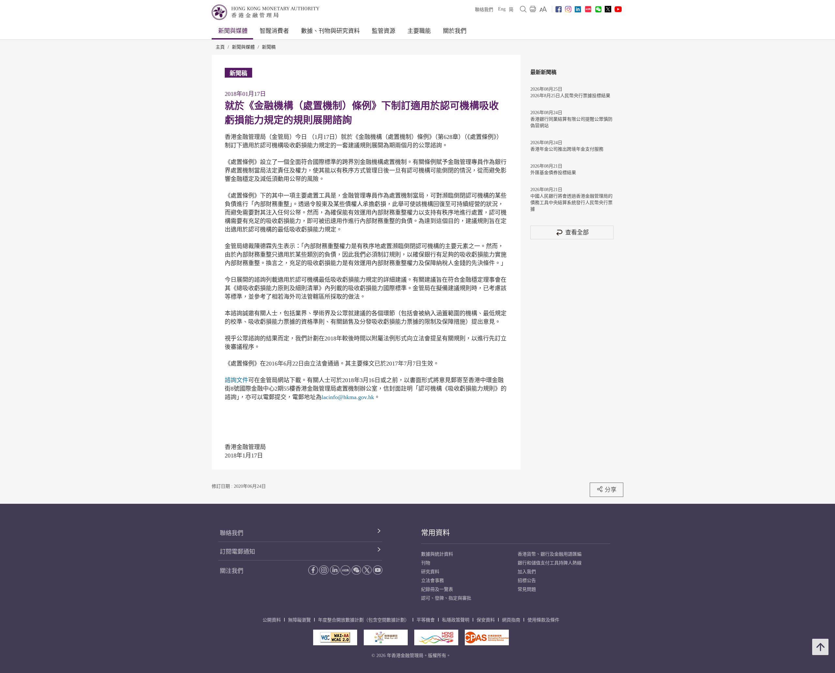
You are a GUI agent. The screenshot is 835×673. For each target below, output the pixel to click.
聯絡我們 (484, 9)
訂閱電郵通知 (237, 551)
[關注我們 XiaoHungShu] (345, 570)
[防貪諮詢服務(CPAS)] (487, 637)
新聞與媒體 (233, 31)
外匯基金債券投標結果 (553, 172)
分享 (610, 489)
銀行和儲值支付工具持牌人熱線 (550, 563)
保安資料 (486, 620)
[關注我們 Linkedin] (578, 9)
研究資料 (430, 571)
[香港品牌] (436, 637)
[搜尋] (523, 9)
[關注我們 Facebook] (558, 9)
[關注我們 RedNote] (588, 9)
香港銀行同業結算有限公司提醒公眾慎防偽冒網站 (571, 122)
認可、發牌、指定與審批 (446, 598)
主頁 (220, 47)
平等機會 (426, 620)
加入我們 (527, 571)
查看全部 (577, 232)
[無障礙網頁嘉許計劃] (386, 637)
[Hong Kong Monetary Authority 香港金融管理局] (265, 12)
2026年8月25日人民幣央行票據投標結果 (570, 95)
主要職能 (419, 31)
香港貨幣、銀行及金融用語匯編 (550, 554)
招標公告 (527, 580)
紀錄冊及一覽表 (437, 589)
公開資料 (272, 620)
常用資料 (435, 533)
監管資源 (383, 31)
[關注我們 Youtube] (618, 9)
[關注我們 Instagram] (568, 9)
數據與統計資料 (437, 554)
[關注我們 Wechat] (598, 9)
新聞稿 (269, 47)
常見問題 (527, 589)
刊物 (425, 563)
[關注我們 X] (608, 9)
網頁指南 (511, 620)
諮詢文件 (236, 380)
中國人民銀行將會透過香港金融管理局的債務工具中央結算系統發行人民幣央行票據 (571, 203)
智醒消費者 (274, 31)
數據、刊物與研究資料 (330, 31)
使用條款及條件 (543, 620)
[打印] (533, 9)
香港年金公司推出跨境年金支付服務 (566, 149)
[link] (543, 9)
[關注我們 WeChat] (356, 570)
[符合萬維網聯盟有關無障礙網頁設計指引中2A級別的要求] (335, 637)
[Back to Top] (820, 647)
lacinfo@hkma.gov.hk (348, 397)
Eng (502, 9)
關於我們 (454, 31)
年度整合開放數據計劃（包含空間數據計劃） (363, 620)
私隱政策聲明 (455, 620)
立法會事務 (432, 580)
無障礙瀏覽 (299, 620)
